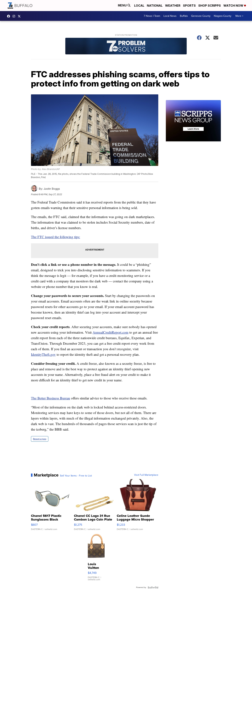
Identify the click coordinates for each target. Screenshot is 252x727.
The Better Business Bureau (50, 398)
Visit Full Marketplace (146, 475)
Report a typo (39, 439)
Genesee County (200, 16)
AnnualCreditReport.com (110, 332)
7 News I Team (152, 16)
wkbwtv (9, 16)
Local (139, 5)
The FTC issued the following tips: (55, 236)
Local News (170, 16)
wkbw (15, 16)
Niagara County (222, 16)
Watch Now (233, 5)
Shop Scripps (209, 5)
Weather (172, 5)
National (155, 5)
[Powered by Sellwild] (153, 587)
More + (239, 16)
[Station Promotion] (126, 46)
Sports (189, 5)
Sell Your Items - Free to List (76, 475)
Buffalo (184, 16)
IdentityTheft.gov (43, 354)
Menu (122, 5)
